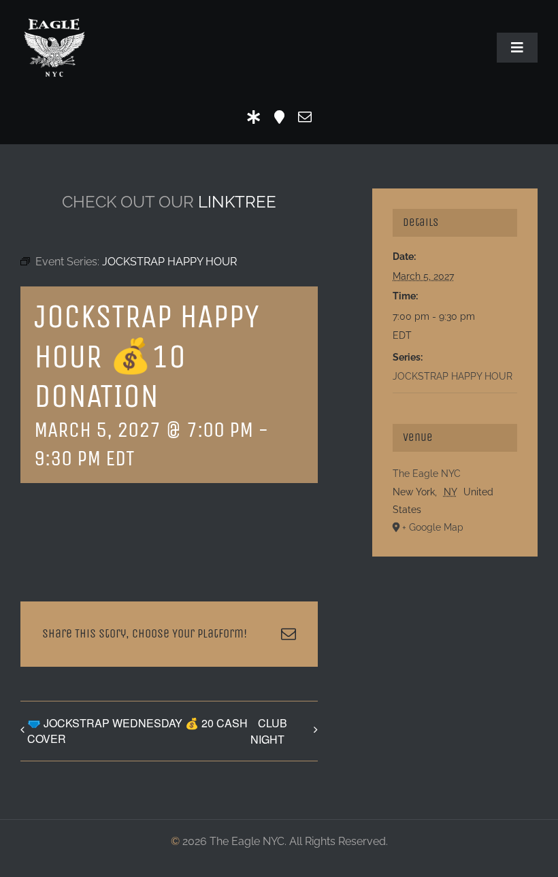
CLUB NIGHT (268, 731)
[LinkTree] (254, 117)
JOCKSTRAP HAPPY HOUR (452, 376)
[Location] (279, 117)
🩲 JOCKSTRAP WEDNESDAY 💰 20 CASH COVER (137, 730)
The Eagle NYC (427, 473)
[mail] (305, 117)
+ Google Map (432, 527)
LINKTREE (237, 202)
